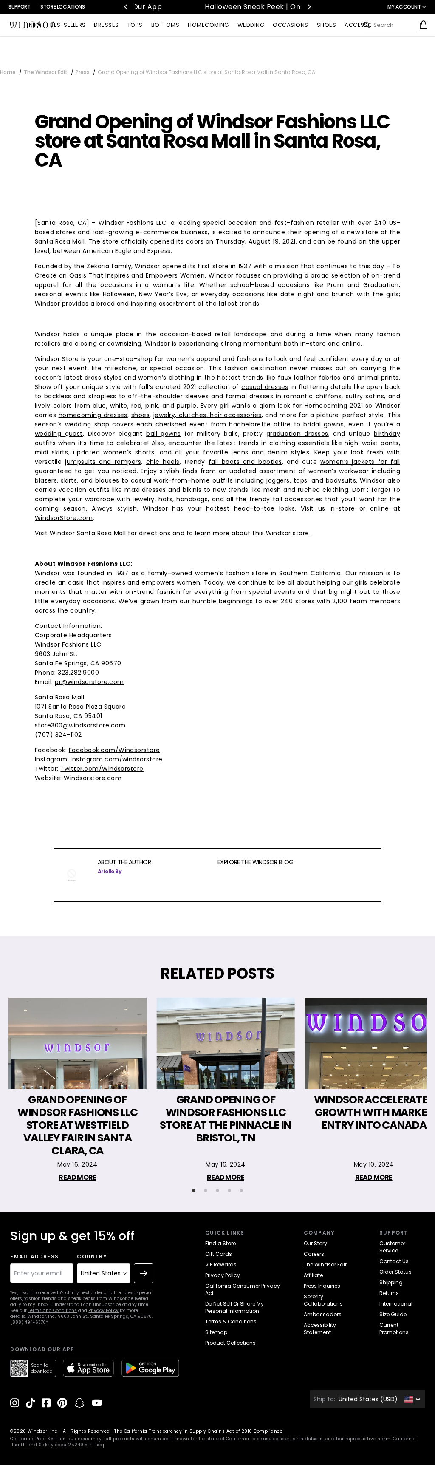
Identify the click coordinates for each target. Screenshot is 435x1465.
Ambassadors (323, 1314)
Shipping (391, 1282)
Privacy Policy (103, 1310)
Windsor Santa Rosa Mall (88, 533)
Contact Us (394, 1261)
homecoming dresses (93, 415)
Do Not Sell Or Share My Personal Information (234, 1307)
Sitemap (216, 1332)
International (395, 1303)
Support (19, 6)
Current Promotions (394, 1328)
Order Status (395, 1271)
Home (8, 72)
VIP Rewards (221, 1264)
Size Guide (393, 1314)
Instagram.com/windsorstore (116, 759)
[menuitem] (35, 25)
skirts (60, 452)
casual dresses (264, 387)
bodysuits (341, 480)
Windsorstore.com (92, 778)
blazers (46, 480)
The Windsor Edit (46, 72)
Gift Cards (218, 1254)
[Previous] (126, 7)
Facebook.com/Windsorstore (114, 750)
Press (83, 72)
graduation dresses (297, 433)
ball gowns (163, 433)
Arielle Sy (109, 871)
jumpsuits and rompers (103, 461)
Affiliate (313, 1275)
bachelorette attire (260, 424)
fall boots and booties (245, 461)
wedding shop (87, 424)
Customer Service (392, 1247)
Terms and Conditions (52, 1310)
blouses (107, 480)
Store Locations (62, 6)
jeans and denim (258, 452)
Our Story (315, 1243)
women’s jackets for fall (360, 461)
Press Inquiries (322, 1285)
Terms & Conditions (231, 1321)
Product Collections (230, 1342)
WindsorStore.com (64, 518)
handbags (192, 499)
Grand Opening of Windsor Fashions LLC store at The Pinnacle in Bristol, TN (225, 1118)
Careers (314, 1254)
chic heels (163, 461)
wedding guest (59, 433)
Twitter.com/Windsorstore (102, 768)
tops (301, 480)
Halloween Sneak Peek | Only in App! (219, 6)
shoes (140, 415)
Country (92, 1256)
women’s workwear (338, 471)
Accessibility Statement (320, 1328)
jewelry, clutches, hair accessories (207, 415)
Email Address (34, 1256)
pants (389, 443)
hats (165, 499)
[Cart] (423, 25)
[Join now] (143, 1273)
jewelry (143, 499)
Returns (389, 1293)
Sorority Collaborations (323, 1300)
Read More (77, 1177)
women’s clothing (166, 377)
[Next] (309, 7)
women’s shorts (129, 452)
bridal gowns (323, 424)
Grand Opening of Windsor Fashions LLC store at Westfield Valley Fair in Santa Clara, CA (77, 1125)
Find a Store (220, 1243)
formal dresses (249, 396)
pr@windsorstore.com (89, 682)
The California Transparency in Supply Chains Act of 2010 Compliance (198, 1431)
